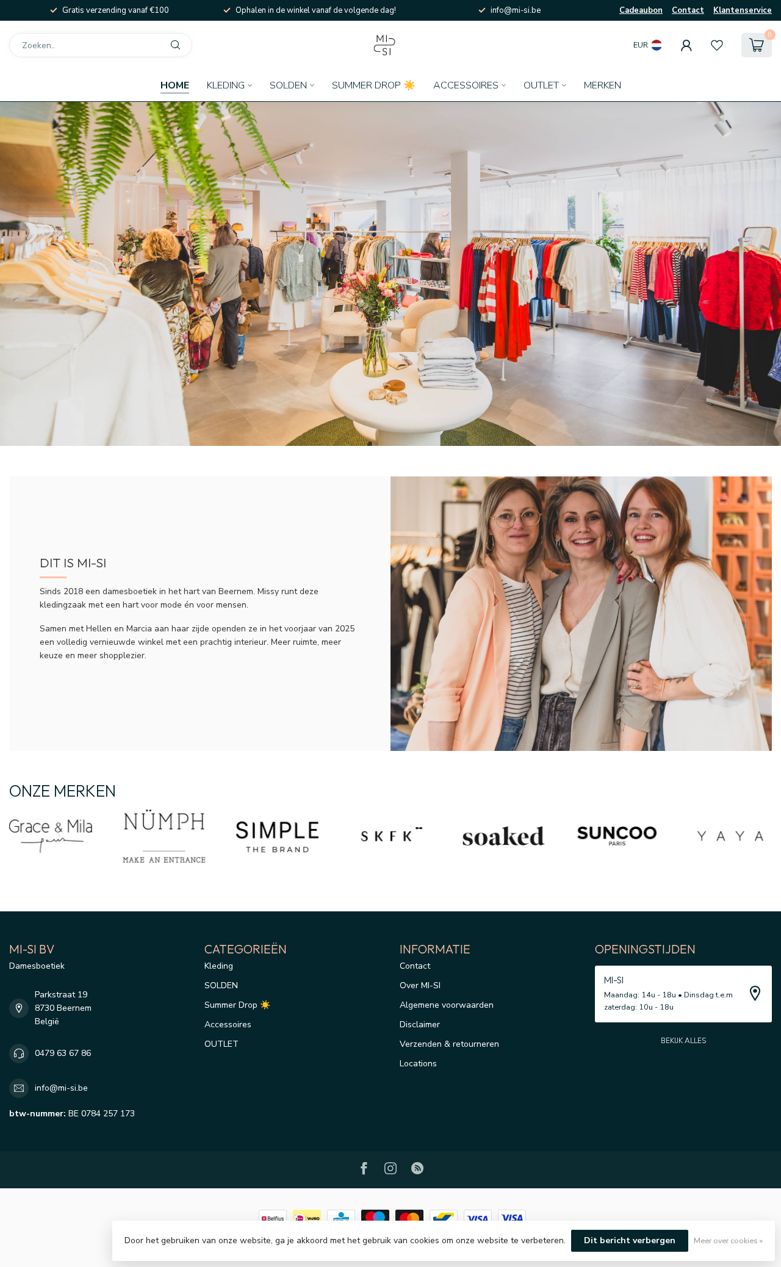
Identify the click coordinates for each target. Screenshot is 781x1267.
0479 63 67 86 (63, 1053)
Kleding (226, 85)
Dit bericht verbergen (629, 1240)
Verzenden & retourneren (449, 1044)
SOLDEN (288, 85)
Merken (602, 85)
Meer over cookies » (728, 1240)
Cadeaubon (641, 10)
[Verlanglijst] (717, 45)
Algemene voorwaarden (447, 1005)
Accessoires (465, 85)
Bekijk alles (683, 1041)
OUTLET (541, 85)
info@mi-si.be (61, 1088)
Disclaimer (420, 1024)
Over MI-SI (420, 985)
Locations (418, 1063)
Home (174, 85)
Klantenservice (742, 10)
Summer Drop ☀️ (374, 85)
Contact (688, 10)
